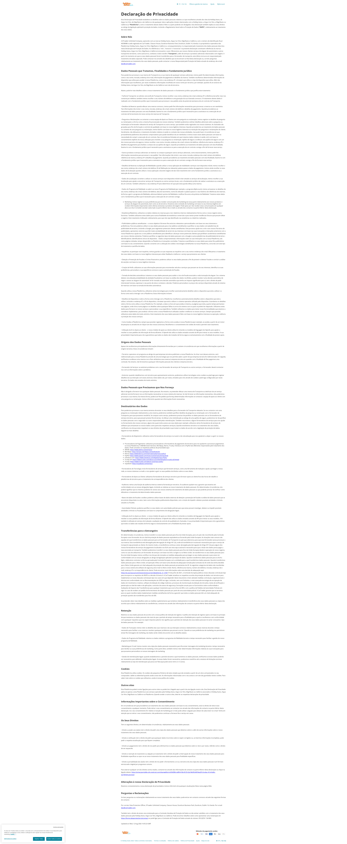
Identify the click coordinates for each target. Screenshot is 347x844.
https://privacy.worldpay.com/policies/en (146, 452)
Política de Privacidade (187, 841)
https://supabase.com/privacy (142, 464)
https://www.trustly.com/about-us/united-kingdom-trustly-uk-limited (155, 460)
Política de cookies (173, 841)
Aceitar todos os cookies (54, 839)
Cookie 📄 (13, 834)
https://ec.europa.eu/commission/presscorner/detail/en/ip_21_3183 (144, 573)
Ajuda (212, 4)
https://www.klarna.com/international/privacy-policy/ (148, 454)
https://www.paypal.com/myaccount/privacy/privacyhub (149, 456)
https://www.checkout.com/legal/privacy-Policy (151, 458)
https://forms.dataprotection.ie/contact (134, 818)
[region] (33, 834)
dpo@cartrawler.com (128, 64)
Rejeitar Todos (39, 839)
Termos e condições (160, 841)
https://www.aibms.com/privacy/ (141, 450)
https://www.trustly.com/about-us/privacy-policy (146, 462)
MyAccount (221, 4)
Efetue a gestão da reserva (198, 4)
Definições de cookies (10, 838)
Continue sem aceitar (58, 827)
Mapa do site (205, 841)
